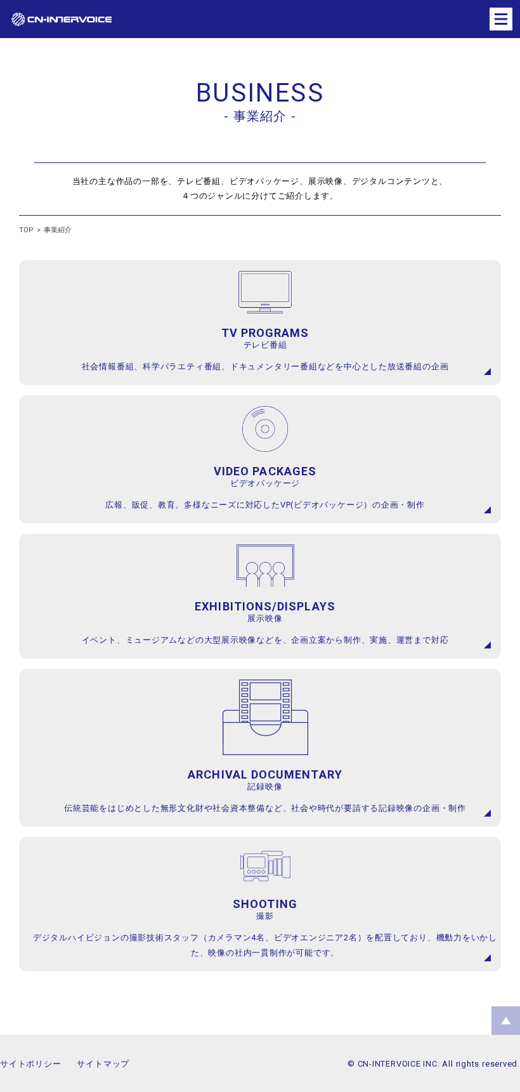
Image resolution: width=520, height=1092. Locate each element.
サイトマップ (103, 1064)
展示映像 (264, 618)
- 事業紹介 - (260, 116)
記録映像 (264, 786)
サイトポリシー (30, 1064)
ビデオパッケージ (265, 483)
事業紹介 (58, 230)
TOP (26, 230)
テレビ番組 (265, 345)
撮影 (265, 916)
